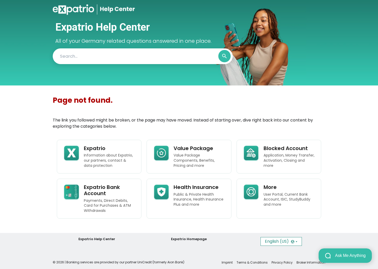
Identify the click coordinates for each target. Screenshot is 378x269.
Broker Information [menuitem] (310, 262)
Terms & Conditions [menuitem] (252, 262)
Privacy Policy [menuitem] (282, 262)
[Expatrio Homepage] (75, 9)
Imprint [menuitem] (227, 262)
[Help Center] (113, 9)
